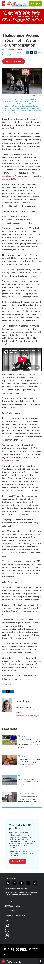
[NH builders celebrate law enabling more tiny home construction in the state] (9, 797)
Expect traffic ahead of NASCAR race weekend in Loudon (28, 781)
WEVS (7, 939)
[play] (3, 961)
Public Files (8, 920)
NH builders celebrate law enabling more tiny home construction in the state (28, 799)
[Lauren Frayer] (7, 705)
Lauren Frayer (16, 49)
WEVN (7, 933)
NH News (21, 736)
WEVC (7, 926)
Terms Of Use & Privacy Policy (15, 915)
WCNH (7, 924)
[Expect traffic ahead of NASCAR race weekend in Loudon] (9, 780)
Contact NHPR (10, 901)
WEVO (7, 935)
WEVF (7, 928)
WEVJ (7, 931)
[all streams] (41, 961)
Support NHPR (18, 861)
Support (36, 3)
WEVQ (7, 937)
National (8, 684)
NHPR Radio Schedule (12, 906)
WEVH (7, 930)
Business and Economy (26, 793)
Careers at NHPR (11, 911)
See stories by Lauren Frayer (27, 715)
